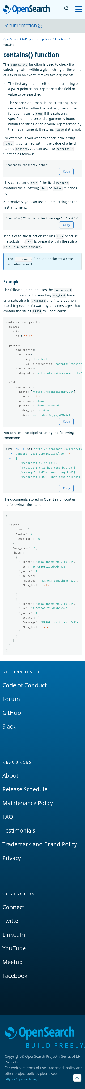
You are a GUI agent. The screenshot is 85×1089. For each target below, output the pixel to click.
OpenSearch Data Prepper (19, 39)
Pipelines (45, 39)
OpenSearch (27, 10)
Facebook (15, 976)
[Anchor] (22, 281)
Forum (11, 699)
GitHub (11, 712)
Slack (9, 726)
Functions (61, 39)
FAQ (7, 816)
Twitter (11, 921)
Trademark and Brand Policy (39, 844)
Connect (13, 907)
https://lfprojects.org (21, 1079)
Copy (66, 171)
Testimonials (18, 830)
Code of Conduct (24, 685)
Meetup (12, 962)
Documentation (19, 25)
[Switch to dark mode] (66, 8)
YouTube (14, 948)
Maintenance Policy (27, 803)
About (10, 775)
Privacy (11, 858)
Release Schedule (24, 789)
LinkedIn (13, 934)
